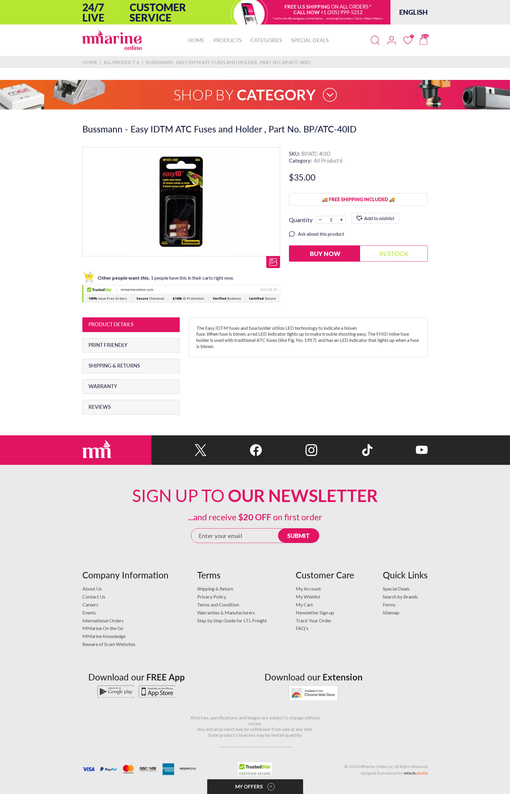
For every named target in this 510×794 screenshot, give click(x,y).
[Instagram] (289, 450)
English (413, 12)
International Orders (103, 620)
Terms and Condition (218, 604)
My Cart (304, 604)
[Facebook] (234, 450)
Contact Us (93, 596)
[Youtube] (400, 450)
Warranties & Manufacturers (226, 612)
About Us (92, 588)
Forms (389, 604)
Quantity (301, 219)
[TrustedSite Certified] (255, 769)
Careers (90, 604)
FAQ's (302, 628)
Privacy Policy (211, 596)
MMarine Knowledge (104, 636)
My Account (308, 588)
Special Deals (396, 588)
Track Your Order (313, 620)
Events (89, 612)
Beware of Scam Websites (108, 644)
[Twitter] (179, 450)
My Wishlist (308, 596)
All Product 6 (328, 161)
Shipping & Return (215, 588)
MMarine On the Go (102, 628)
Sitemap (391, 612)
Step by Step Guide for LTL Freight (232, 620)
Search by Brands (400, 596)
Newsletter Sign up (315, 612)
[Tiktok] (344, 450)
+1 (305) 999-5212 (342, 12)
